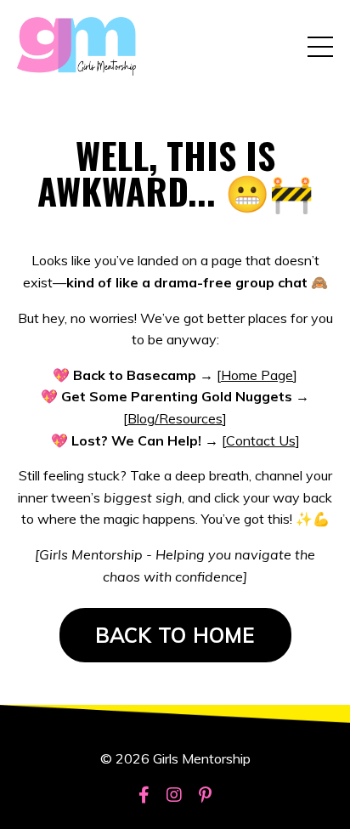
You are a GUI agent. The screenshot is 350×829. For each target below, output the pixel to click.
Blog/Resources (175, 418)
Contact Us (261, 440)
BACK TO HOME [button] (175, 635)
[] (257, 374)
